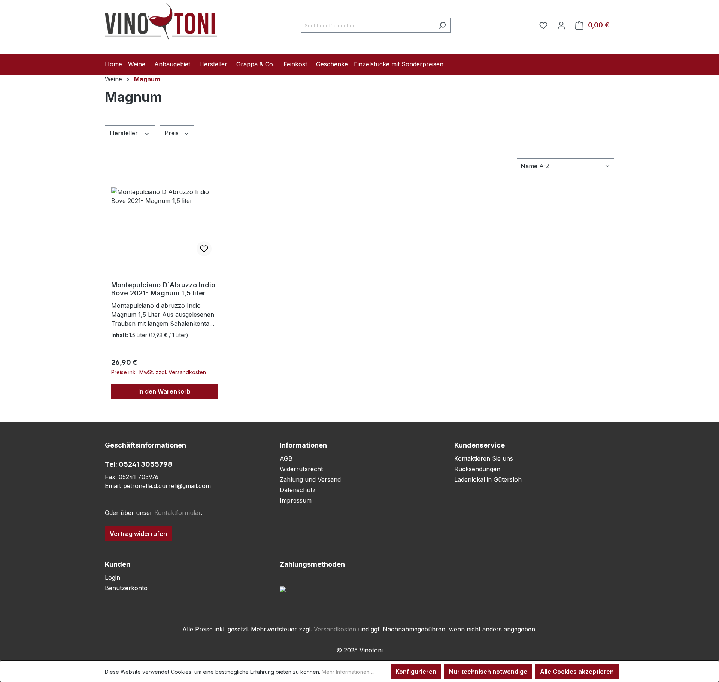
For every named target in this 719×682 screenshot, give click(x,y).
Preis (172, 133)
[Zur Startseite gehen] (161, 24)
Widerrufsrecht (301, 469)
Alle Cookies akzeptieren (577, 671)
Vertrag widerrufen (138, 533)
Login (112, 577)
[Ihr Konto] (561, 25)
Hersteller (125, 133)
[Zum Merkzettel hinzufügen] (204, 248)
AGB (286, 458)
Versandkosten (335, 629)
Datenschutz (298, 490)
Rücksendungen (477, 469)
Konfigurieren (415, 671)
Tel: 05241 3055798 (138, 464)
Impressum (296, 500)
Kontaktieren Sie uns (483, 458)
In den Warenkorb (164, 391)
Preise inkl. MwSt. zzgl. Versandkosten (158, 372)
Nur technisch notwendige (488, 671)
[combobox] (367, 25)
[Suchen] (442, 25)
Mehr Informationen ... (348, 672)
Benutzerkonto (126, 588)
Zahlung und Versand (310, 479)
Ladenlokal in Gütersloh (488, 479)
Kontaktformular (177, 512)
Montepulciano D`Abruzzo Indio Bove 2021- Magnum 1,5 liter (163, 289)
